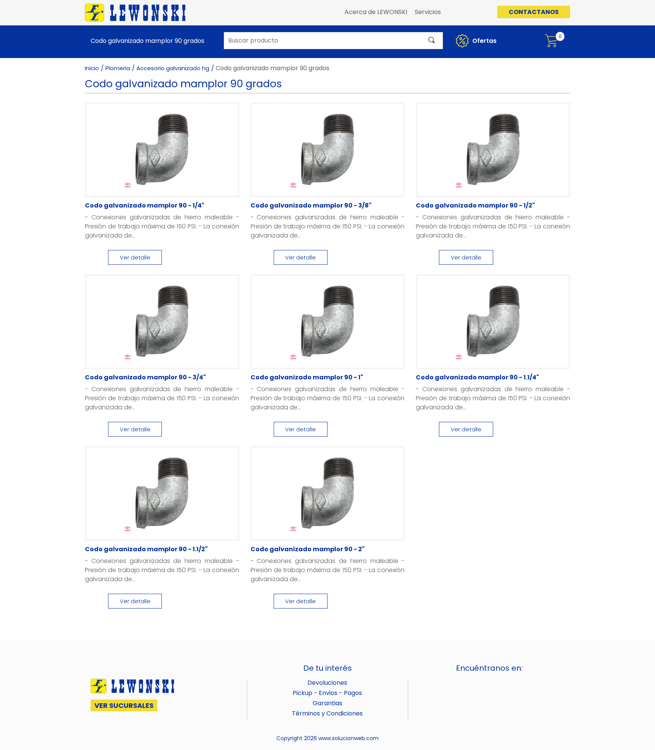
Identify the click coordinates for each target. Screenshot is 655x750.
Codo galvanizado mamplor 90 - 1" (307, 377)
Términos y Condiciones (327, 713)
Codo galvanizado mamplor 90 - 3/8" (311, 205)
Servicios (428, 12)
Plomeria (117, 68)
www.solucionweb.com (348, 738)
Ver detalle (135, 257)
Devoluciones (327, 682)
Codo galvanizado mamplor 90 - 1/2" (475, 205)
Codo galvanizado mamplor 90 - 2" (308, 549)
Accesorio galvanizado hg (172, 68)
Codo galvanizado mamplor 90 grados (146, 40)
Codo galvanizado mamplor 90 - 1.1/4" (477, 377)
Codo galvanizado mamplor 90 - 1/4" (144, 205)
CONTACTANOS (534, 12)
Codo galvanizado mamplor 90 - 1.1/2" (146, 549)
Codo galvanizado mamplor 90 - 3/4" (145, 377)
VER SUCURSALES (124, 705)
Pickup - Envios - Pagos (327, 693)
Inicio (92, 68)
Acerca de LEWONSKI (376, 12)
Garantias (327, 703)
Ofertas (484, 40)
